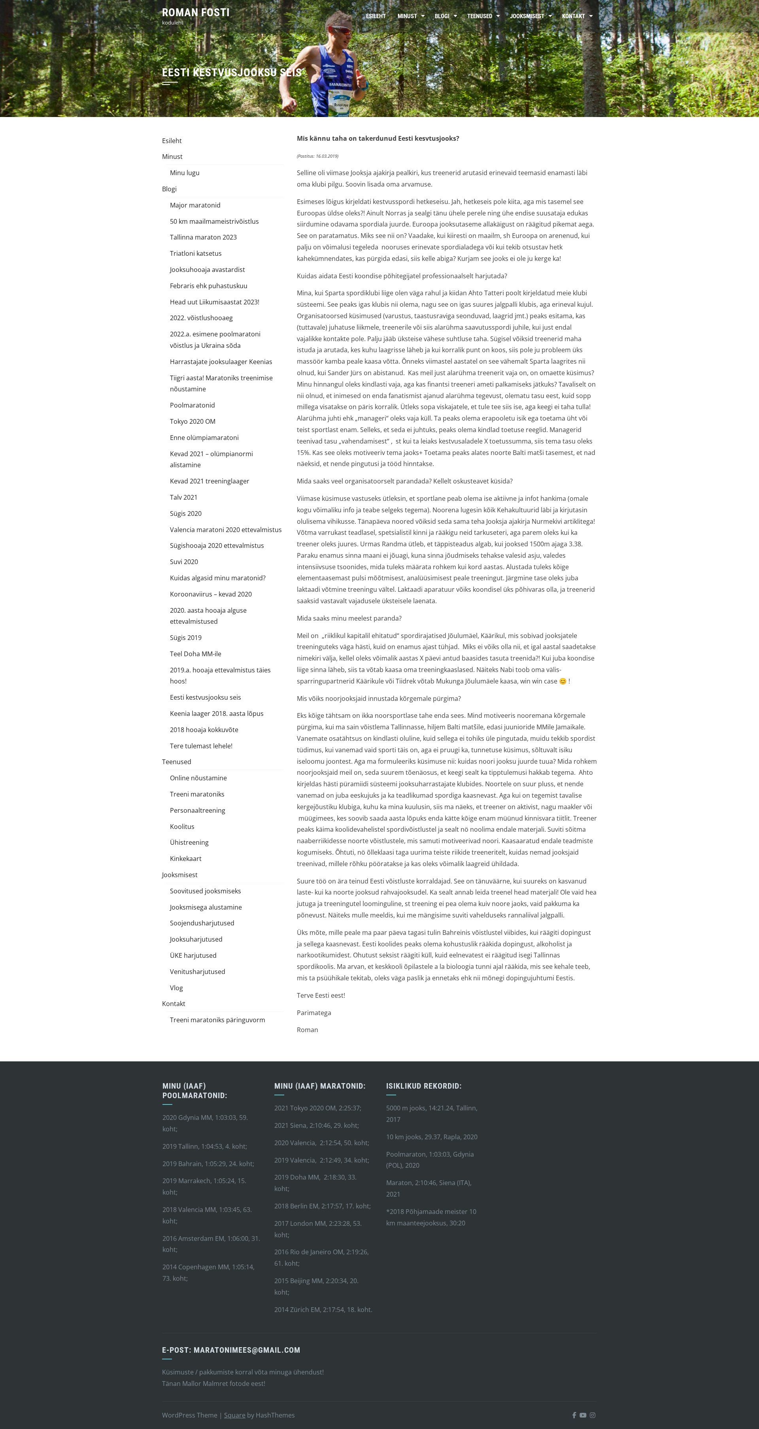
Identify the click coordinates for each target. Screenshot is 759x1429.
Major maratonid (195, 205)
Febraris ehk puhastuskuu (208, 285)
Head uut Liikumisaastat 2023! (214, 302)
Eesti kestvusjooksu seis (205, 697)
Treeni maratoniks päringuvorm (217, 1020)
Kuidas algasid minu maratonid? (218, 578)
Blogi (442, 16)
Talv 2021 (184, 497)
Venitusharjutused (197, 971)
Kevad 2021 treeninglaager (209, 481)
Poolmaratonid (192, 405)
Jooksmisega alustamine (206, 907)
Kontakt (573, 16)
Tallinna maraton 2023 (203, 237)
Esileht (376, 16)
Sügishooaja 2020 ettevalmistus (217, 545)
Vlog (176, 987)
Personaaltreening (197, 810)
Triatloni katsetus (196, 253)
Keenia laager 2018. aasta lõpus (217, 713)
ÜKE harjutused (193, 955)
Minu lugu (185, 172)
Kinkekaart (186, 858)
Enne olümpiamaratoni (204, 437)
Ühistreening (189, 842)
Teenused (479, 16)
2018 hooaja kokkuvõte (204, 729)
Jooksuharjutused (196, 939)
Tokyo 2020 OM (192, 421)
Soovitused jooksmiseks (205, 891)
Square (234, 1415)
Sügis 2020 (186, 513)
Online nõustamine (198, 778)
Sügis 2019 (186, 637)
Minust (407, 16)
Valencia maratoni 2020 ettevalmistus (226, 529)
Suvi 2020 (184, 561)
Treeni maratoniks (197, 794)
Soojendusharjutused (202, 923)
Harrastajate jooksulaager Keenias (221, 361)
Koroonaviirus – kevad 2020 (211, 594)
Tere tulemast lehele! (201, 746)
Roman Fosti (196, 12)
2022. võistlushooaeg (201, 317)
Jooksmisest (527, 16)
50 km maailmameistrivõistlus (214, 221)
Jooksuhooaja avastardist (207, 269)
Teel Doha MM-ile (195, 653)
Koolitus (182, 826)
